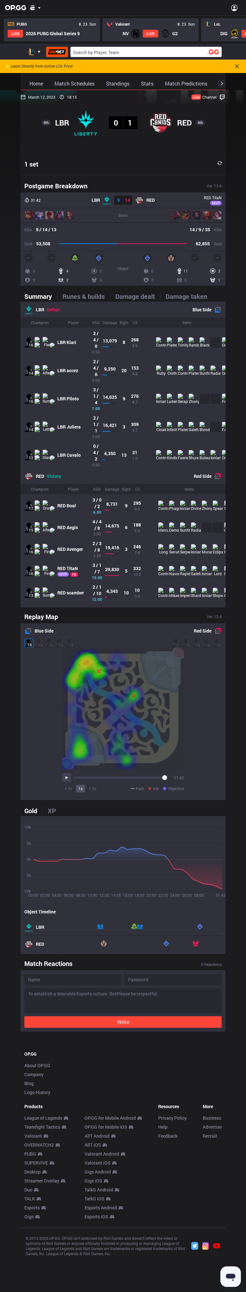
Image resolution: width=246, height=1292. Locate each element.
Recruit (210, 1136)
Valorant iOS (98, 1163)
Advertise (212, 1127)
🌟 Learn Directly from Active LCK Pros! (39, 66)
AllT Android (97, 1136)
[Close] (237, 66)
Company (34, 1074)
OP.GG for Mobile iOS (106, 1127)
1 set (31, 164)
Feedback (167, 1136)
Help (163, 1127)
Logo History (37, 1092)
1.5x (92, 788)
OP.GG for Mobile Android (110, 1118)
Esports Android (101, 1208)
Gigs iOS (93, 1181)
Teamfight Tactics (42, 1127)
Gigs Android (98, 1172)
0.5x (68, 788)
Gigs (29, 1217)
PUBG (30, 1154)
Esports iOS (96, 1217)
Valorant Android (102, 1154)
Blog (29, 1083)
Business (212, 1118)
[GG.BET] (57, 52)
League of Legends (43, 1118)
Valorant (33, 1136)
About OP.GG (37, 1065)
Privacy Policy (172, 1118)
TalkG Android (99, 1190)
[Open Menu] (234, 7)
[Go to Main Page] (15, 7)
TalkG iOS (94, 1199)
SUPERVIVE (36, 1163)
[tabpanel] (123, 454)
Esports (32, 1208)
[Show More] (35, 7)
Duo (28, 1190)
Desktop (32, 1172)
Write (123, 1021)
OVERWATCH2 (39, 1145)
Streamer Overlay (41, 1181)
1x (80, 788)
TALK (29, 1199)
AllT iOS (93, 1145)
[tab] (40, 296)
